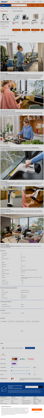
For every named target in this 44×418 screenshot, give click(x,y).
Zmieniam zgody (37, 412)
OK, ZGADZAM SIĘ (37, 409)
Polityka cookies (3, 415)
